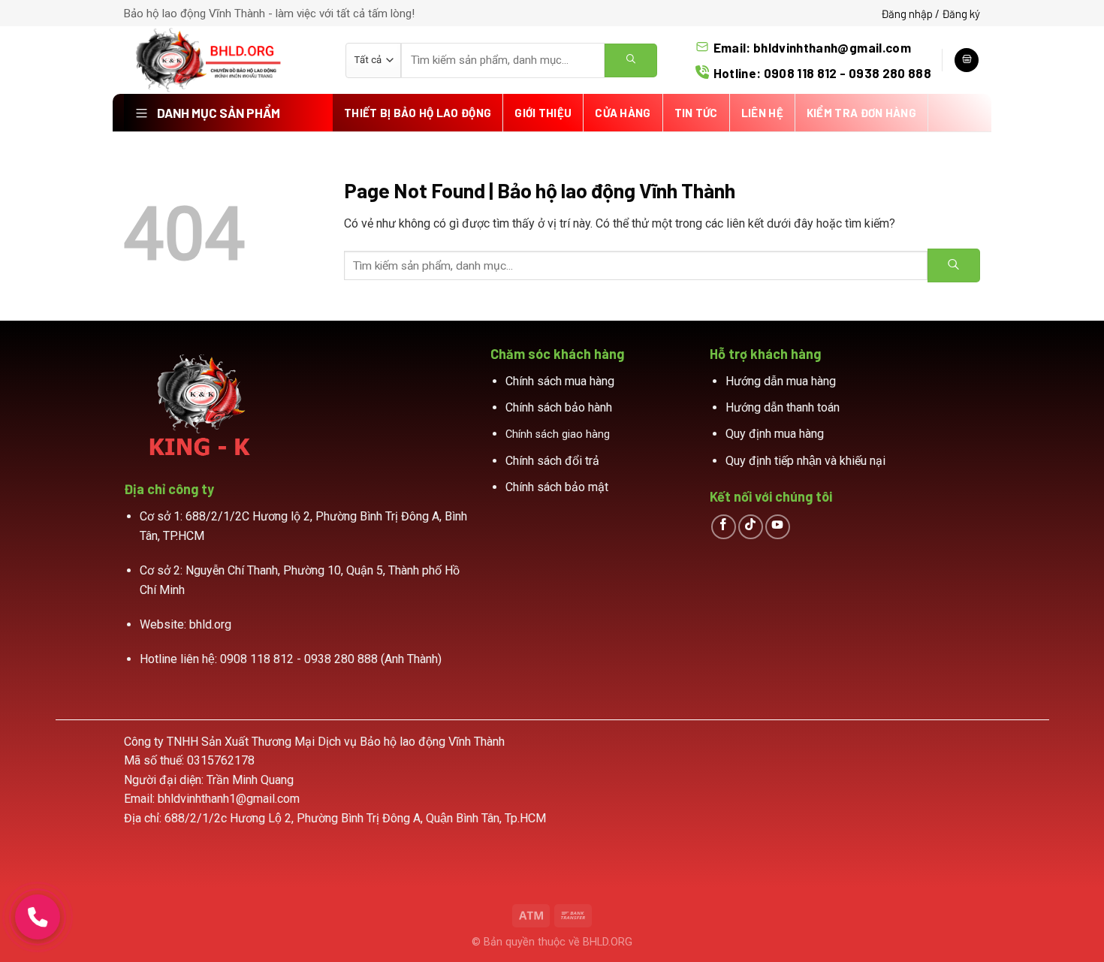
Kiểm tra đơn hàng (861, 112)
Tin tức (696, 112)
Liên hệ (762, 112)
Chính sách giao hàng (557, 434)
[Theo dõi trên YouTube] (777, 526)
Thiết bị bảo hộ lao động (417, 112)
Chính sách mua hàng (559, 381)
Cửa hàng (622, 112)
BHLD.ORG (607, 942)
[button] (37, 916)
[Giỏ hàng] (967, 60)
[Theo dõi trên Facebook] (723, 526)
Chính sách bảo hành (558, 407)
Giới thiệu (543, 112)
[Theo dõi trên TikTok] (750, 526)
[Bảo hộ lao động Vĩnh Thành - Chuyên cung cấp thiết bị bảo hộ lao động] (223, 60)
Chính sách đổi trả (552, 461)
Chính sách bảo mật (556, 487)
